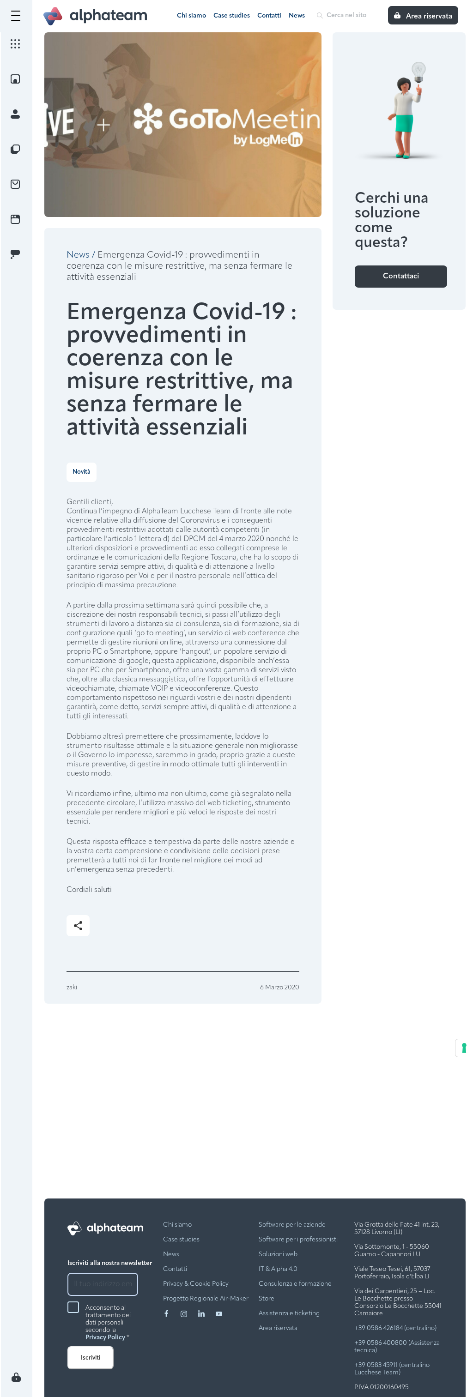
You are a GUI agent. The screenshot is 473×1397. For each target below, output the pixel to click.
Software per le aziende (292, 1225)
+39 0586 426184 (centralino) (395, 1328)
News (297, 15)
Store (266, 1298)
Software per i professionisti (298, 1239)
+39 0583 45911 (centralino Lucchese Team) (392, 1369)
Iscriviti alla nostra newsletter (109, 1263)
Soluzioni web (278, 1254)
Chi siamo (191, 15)
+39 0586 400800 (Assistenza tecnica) (397, 1347)
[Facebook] (172, 1317)
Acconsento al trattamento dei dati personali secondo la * (108, 1323)
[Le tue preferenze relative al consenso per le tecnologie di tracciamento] (464, 1048)
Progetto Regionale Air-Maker (206, 1298)
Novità (82, 472)
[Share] (78, 925)
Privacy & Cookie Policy (196, 1284)
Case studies (231, 15)
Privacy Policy (105, 1337)
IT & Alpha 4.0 (278, 1269)
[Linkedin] (207, 1317)
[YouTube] (219, 1317)
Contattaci (401, 276)
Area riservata (278, 1328)
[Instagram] (189, 1317)
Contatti (269, 15)
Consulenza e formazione (295, 1284)
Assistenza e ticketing (289, 1313)
